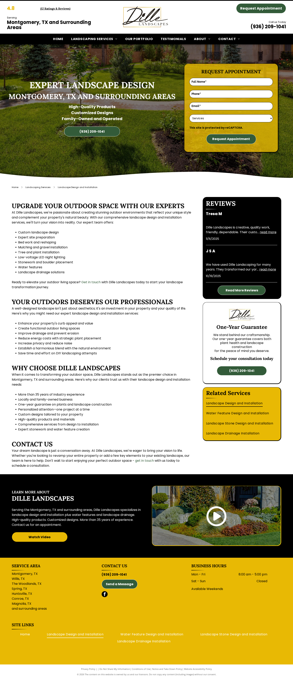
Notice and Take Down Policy (167, 668)
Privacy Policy (88, 668)
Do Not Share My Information (114, 668)
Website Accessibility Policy (198, 668)
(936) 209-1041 (268, 26)
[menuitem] (58, 39)
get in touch (144, 460)
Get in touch (91, 282)
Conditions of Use (141, 668)
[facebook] (105, 594)
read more (268, 232)
